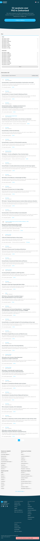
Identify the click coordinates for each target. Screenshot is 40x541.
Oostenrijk (3, 484)
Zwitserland (9, 80)
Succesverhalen (16, 529)
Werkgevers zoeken (17, 504)
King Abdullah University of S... (26, 488)
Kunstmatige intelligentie (5, 454)
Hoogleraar (23, 458)
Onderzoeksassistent (24, 466)
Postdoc (28, 242)
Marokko (3, 483)
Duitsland (3, 479)
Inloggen (15, 508)
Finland (2, 486)
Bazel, (6, 152)
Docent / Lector (24, 461)
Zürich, (6, 80)
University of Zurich (8, 269)
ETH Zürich (7, 79)
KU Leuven (23, 472)
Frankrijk (3, 488)
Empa (6, 293)
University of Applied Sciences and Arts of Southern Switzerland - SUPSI (16, 221)
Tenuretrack (29, 513)
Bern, (6, 235)
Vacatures (16, 524)
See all (20, 66)
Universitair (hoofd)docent (26, 456)
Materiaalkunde (4, 458)
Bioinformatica (4, 463)
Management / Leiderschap (26, 468)
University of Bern (8, 234)
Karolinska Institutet (24, 477)
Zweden (3, 474)
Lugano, (6, 222)
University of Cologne (25, 486)
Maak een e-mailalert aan (20, 20)
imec (22, 484)
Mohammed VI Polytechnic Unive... (27, 476)
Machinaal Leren (4, 452)
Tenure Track (23, 465)
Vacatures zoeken (17, 503)
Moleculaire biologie (5, 459)
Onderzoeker (23, 459)
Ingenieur (29, 515)
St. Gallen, (7, 294)
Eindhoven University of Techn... (26, 483)
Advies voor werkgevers (18, 531)
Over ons (15, 506)
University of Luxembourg (25, 474)
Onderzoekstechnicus (25, 463)
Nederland (3, 476)
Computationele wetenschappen (7, 461)
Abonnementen (16, 525)
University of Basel (8, 151)
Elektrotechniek (4, 456)
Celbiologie (3, 465)
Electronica (3, 468)
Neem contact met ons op (18, 511)
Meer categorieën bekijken (19, 491)
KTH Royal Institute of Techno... (26, 481)
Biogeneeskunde (4, 466)
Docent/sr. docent (30, 508)
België (2, 472)
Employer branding (17, 527)
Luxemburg (3, 481)
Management (30, 519)
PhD (13, 87)
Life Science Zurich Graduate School (11, 115)
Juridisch (2, 536)
